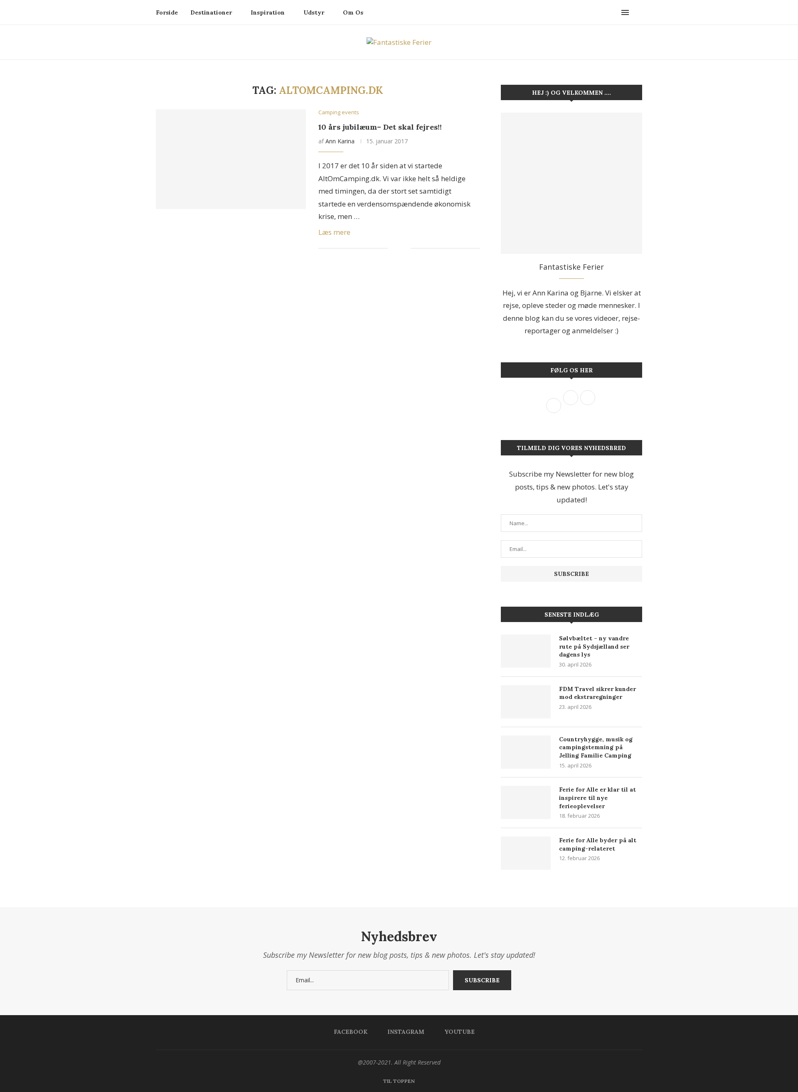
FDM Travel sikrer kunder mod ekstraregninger (597, 693)
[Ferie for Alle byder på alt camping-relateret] (526, 853)
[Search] (638, 12)
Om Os (353, 12)
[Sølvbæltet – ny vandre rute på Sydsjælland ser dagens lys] (526, 651)
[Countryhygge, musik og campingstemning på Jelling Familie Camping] (526, 752)
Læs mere (334, 232)
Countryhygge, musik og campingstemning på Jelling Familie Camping (596, 747)
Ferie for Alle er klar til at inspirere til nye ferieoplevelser (597, 797)
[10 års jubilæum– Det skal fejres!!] (231, 159)
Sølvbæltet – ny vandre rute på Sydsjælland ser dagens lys (594, 646)
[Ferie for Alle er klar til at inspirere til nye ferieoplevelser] (526, 802)
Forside (167, 12)
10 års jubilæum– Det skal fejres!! (380, 127)
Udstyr (313, 12)
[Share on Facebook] (400, 249)
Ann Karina (340, 141)
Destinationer (211, 12)
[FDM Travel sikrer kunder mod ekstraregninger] (526, 701)
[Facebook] (605, 12)
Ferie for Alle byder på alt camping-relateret (597, 844)
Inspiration (268, 12)
